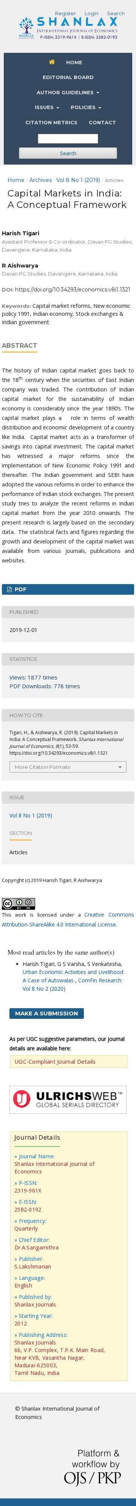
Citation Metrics (51, 122)
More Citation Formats (42, 767)
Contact (102, 122)
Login (91, 13)
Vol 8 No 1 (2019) (78, 180)
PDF (19, 589)
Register (65, 13)
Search (68, 153)
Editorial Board (68, 77)
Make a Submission (46, 1013)
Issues (45, 107)
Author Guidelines (66, 92)
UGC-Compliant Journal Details (55, 1061)
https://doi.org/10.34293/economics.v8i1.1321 (72, 289)
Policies (84, 107)
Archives (40, 180)
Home (74, 62)
